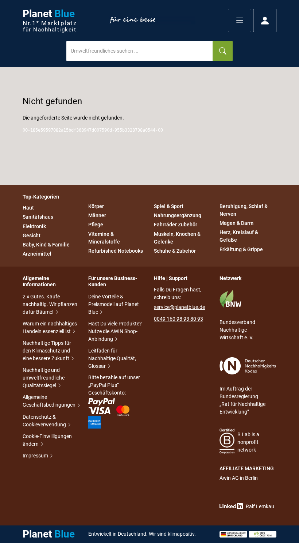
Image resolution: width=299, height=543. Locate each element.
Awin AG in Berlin (239, 478)
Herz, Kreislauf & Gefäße (239, 236)
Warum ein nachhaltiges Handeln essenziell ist (50, 327)
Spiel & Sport (168, 206)
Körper (96, 206)
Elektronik (34, 226)
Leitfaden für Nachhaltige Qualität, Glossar (112, 358)
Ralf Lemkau (260, 506)
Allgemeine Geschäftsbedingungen (50, 401)
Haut (28, 208)
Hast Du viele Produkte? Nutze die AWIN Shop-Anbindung (115, 331)
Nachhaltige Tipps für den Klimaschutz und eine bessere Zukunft (47, 350)
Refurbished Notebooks (115, 251)
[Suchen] (223, 51)
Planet (50, 20)
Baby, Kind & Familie (46, 245)
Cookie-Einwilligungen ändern (47, 440)
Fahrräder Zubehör (175, 225)
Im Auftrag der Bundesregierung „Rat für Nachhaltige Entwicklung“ (242, 400)
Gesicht (31, 235)
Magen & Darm (236, 223)
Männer (97, 215)
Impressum (36, 456)
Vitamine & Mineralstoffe (104, 238)
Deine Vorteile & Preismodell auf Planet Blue (113, 304)
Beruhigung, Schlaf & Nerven (244, 210)
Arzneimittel (37, 254)
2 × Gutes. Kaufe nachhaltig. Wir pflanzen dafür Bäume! (50, 304)
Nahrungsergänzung (177, 215)
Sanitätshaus (38, 217)
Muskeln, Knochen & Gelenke (177, 238)
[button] (239, 20)
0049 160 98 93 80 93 (178, 319)
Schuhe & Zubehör (175, 251)
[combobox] (139, 51)
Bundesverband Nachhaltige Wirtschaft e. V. (237, 329)
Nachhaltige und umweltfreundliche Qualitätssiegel (44, 377)
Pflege (95, 225)
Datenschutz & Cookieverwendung (45, 420)
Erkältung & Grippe (241, 249)
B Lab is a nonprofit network (248, 442)
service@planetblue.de (179, 307)
